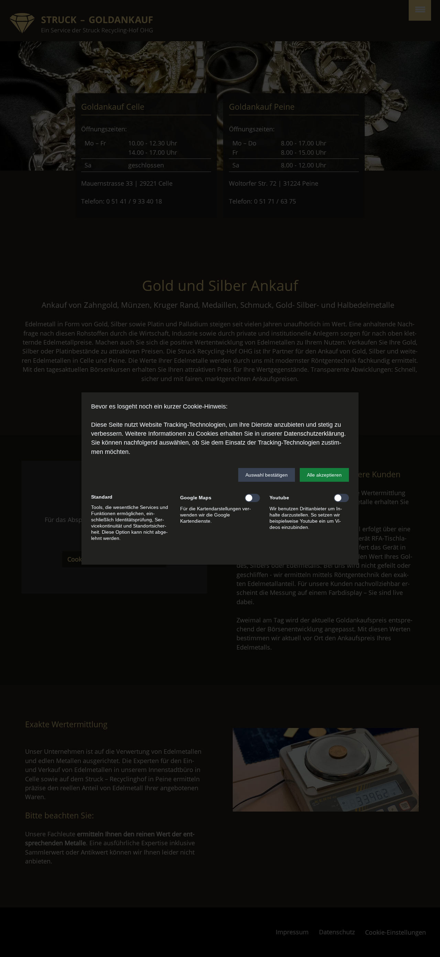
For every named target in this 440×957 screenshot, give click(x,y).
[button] (266, 475)
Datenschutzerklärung (314, 433)
